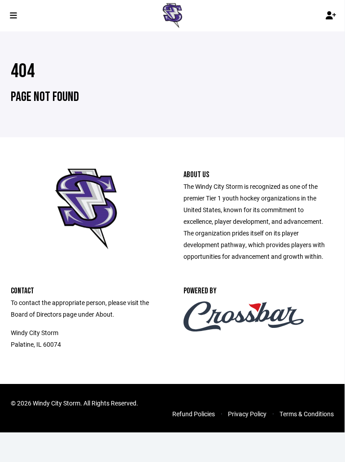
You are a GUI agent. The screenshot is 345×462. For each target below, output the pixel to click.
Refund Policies (193, 414)
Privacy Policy (247, 414)
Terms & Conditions (306, 414)
